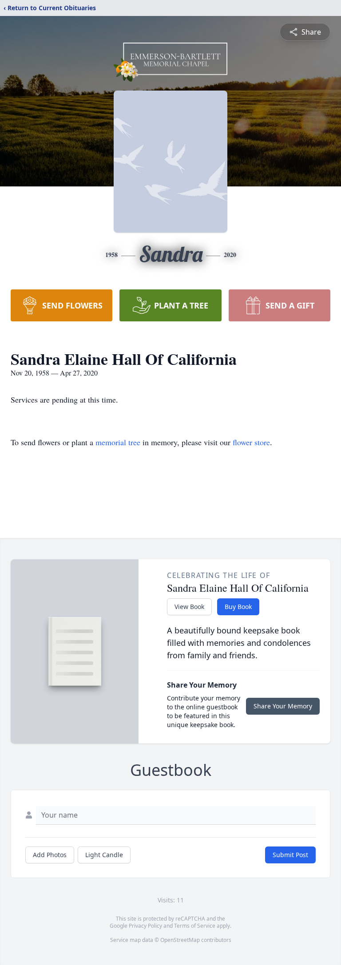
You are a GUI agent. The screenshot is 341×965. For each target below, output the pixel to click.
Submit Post (290, 854)
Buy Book (238, 606)
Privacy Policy (145, 925)
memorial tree (117, 442)
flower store (251, 442)
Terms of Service (194, 925)
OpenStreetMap (180, 940)
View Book (189, 606)
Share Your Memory (283, 706)
